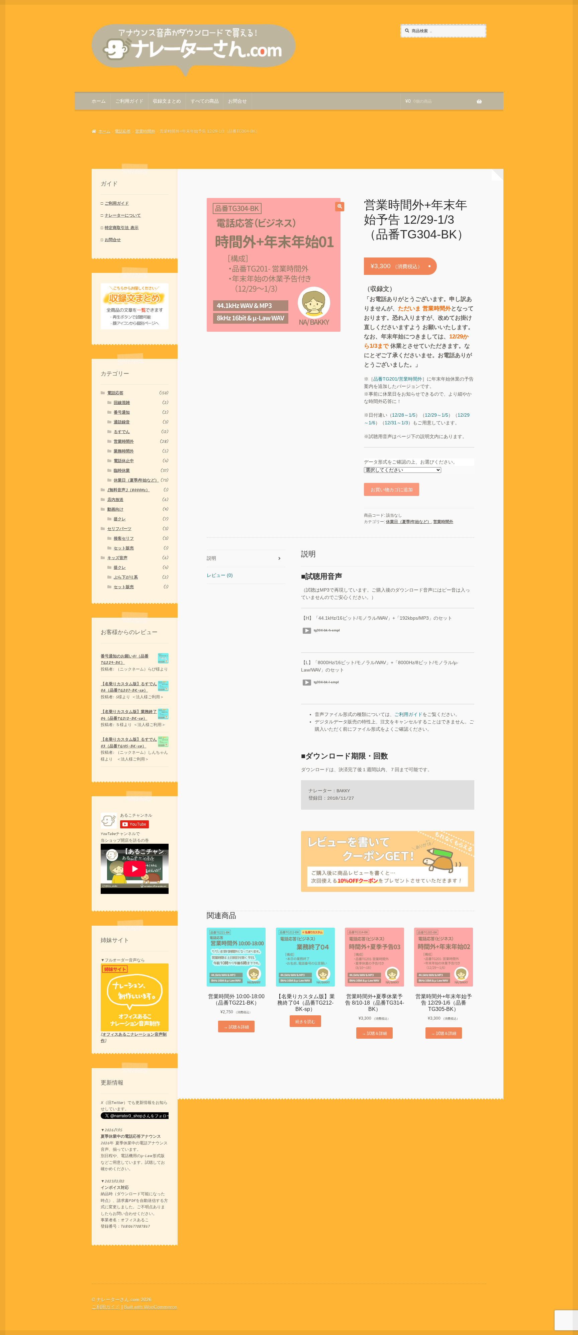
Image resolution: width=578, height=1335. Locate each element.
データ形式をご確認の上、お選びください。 (411, 462)
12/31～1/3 (396, 422)
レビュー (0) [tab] (220, 575)
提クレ (120, 519)
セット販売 (124, 548)
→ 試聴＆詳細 (236, 1026)
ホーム (99, 101)
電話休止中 (124, 461)
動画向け (115, 509)
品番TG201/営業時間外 (397, 379)
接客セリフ (124, 538)
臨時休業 (122, 471)
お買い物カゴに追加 (392, 489)
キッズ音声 (117, 558)
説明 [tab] (211, 558)
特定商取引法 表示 (121, 228)
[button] (339, 206)
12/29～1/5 (436, 415)
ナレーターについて (123, 215)
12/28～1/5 (403, 415)
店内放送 (115, 500)
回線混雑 (122, 403)
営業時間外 (145, 131)
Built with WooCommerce (150, 1307)
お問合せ (237, 101)
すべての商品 (205, 101)
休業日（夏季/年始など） (408, 521)
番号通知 (122, 412)
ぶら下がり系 (126, 577)
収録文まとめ (167, 101)
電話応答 (123, 131)
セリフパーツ (119, 529)
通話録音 (122, 422)
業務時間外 (124, 451)
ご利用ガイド (129, 101)
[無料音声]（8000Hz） (128, 490)
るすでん (122, 432)
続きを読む (305, 1021)
